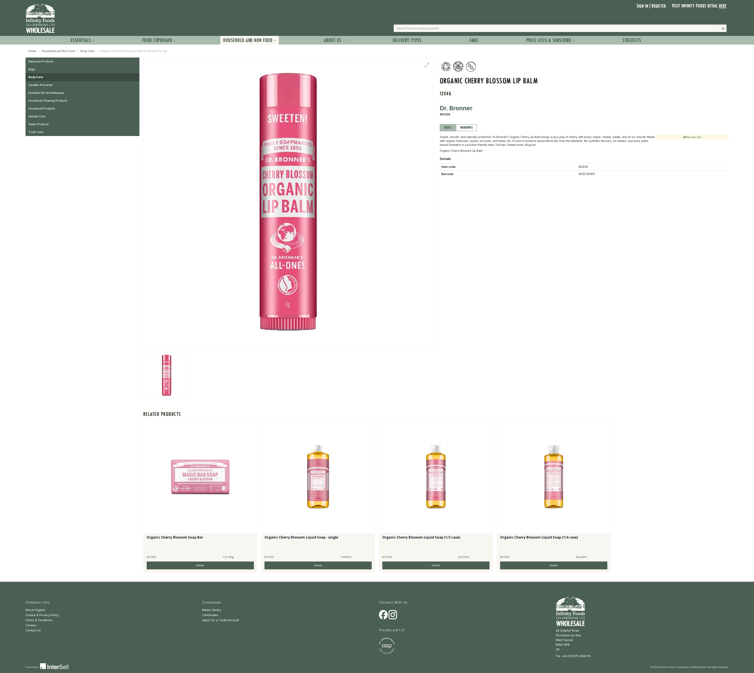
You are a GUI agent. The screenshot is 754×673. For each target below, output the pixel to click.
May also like (693, 137)
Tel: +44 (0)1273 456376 (573, 656)
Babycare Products (40, 61)
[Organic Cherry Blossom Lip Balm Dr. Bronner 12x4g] (166, 375)
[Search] (723, 28)
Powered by (32, 667)
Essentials (81, 40)
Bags (31, 69)
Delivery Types (407, 40)
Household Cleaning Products (47, 100)
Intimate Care (36, 116)
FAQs (474, 40)
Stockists (631, 40)
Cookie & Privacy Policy (42, 615)
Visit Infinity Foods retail (699, 6)
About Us (333, 40)
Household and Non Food (248, 40)
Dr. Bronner (456, 108)
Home (32, 51)
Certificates (210, 615)
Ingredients (466, 127)
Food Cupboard (157, 40)
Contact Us (33, 630)
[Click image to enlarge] (288, 203)
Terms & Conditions (39, 620)
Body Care (87, 51)
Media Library (211, 610)
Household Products (41, 108)
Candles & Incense (40, 85)
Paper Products (38, 124)
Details (448, 127)
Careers (31, 625)
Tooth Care (35, 132)
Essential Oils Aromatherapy (46, 92)
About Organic (36, 610)
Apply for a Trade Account (220, 620)
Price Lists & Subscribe (549, 40)
